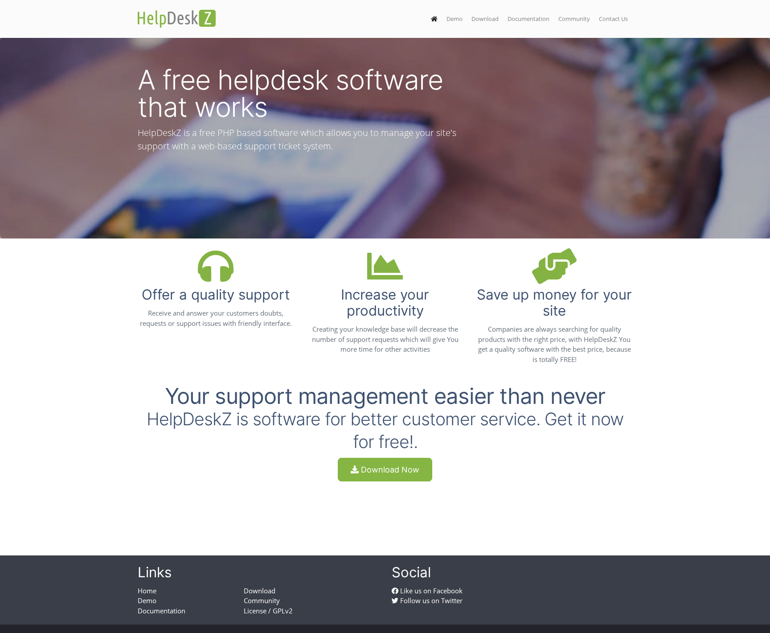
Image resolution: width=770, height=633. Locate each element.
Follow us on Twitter (430, 600)
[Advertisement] (385, 510)
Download (485, 19)
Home (147, 590)
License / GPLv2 (268, 610)
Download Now (389, 469)
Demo (454, 19)
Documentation (528, 19)
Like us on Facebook (430, 590)
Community (574, 19)
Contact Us (613, 19)
